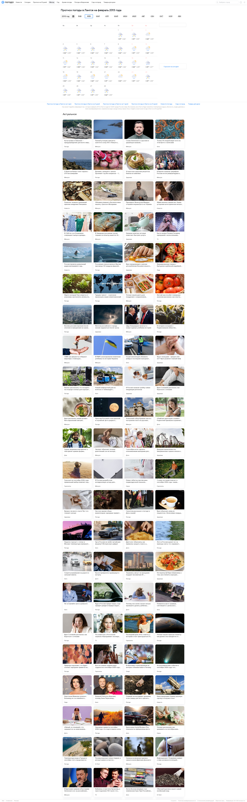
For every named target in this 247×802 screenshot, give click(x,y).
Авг (143, 16)
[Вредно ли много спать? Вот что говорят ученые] (77, 504)
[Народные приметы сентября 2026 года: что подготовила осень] (108, 720)
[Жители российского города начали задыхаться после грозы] (108, 319)
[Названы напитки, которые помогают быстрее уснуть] (138, 226)
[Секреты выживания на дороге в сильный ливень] (77, 566)
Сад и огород (180, 104)
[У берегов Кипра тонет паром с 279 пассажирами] (77, 165)
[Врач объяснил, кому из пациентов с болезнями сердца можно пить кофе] (169, 504)
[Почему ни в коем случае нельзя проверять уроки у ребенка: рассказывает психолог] (138, 597)
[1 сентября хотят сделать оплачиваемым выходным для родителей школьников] (138, 442)
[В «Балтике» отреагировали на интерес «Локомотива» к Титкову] (138, 658)
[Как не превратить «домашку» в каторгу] (108, 566)
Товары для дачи (194, 104)
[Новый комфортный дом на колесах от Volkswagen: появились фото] (108, 381)
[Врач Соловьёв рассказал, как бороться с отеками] (169, 381)
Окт (161, 16)
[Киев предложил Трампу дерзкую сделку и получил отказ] (169, 689)
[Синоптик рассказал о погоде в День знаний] (138, 504)
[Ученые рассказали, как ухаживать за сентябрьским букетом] (169, 720)
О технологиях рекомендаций (206, 800)
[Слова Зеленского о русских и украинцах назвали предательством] (138, 134)
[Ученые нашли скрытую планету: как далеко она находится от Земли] (169, 628)
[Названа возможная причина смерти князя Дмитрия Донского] (138, 751)
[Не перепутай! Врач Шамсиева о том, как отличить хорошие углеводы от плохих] (169, 566)
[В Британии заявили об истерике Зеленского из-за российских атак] (77, 782)
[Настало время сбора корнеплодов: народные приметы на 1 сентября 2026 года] (108, 504)
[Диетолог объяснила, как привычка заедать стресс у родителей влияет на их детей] (138, 535)
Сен (152, 16)
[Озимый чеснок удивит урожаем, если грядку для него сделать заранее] (138, 689)
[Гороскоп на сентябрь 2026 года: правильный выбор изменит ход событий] (77, 473)
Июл (134, 16)
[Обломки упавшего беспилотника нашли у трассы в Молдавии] (108, 195)
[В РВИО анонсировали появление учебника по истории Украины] (108, 350)
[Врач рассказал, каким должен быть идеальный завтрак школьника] (77, 411)
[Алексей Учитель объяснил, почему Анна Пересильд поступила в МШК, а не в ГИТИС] (108, 689)
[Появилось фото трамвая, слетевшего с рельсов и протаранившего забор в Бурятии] (169, 597)
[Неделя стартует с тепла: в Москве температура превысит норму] (77, 535)
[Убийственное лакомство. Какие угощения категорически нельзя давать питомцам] (169, 195)
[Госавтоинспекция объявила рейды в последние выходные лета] (138, 350)
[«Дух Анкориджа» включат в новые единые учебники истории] (138, 319)
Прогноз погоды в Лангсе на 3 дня (59, 104)
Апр (107, 16)
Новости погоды (166, 104)
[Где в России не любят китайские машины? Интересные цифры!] (108, 535)
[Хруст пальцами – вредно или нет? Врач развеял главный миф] (169, 350)
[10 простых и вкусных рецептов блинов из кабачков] (138, 165)
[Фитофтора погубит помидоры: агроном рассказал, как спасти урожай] (169, 288)
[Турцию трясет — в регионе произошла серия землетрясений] (108, 288)
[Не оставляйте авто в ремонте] (77, 597)
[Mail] (3, 2)
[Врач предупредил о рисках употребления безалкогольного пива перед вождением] (138, 257)
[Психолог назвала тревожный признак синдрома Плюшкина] (77, 195)
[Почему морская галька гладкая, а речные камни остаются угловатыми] (108, 751)
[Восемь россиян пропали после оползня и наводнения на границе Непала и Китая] (77, 319)
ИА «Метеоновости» (239, 800)
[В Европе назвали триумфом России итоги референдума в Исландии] (169, 165)
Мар (98, 16)
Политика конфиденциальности (187, 800)
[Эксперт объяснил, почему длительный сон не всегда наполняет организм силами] (108, 442)
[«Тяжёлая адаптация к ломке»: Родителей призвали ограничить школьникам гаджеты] (169, 411)
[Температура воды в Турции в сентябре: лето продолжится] (77, 751)
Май (116, 16)
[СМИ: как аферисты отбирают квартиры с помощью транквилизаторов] (77, 350)
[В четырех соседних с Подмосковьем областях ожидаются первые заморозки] (169, 319)
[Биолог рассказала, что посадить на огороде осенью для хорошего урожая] (77, 381)
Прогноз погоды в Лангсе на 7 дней (115, 104)
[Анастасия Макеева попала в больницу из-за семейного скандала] (77, 689)
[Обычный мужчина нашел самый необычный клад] (169, 782)
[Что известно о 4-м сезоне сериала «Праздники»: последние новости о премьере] (108, 628)
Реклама (16, 800)
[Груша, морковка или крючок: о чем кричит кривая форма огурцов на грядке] (77, 442)
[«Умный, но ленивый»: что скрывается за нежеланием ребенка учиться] (77, 720)
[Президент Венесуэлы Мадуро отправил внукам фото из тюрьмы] (138, 195)
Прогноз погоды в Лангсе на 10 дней (144, 104)
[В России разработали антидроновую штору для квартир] (108, 473)
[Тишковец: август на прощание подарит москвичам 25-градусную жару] (138, 566)
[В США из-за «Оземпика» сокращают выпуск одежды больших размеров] (77, 226)
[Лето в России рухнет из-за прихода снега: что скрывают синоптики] (169, 535)
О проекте (173, 800)
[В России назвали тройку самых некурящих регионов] (138, 381)
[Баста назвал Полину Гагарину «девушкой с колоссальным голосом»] (169, 226)
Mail (3, 800)
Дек (179, 16)
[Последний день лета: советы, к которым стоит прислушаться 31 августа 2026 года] (138, 628)
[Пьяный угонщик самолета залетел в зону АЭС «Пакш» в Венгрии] (108, 134)
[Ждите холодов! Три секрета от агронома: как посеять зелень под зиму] (77, 288)
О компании (9, 800)
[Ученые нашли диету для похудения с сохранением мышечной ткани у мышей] (138, 288)
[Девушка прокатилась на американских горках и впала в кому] (169, 442)
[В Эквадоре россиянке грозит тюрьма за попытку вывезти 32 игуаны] (108, 226)
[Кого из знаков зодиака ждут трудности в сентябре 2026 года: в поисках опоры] (108, 658)
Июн (125, 16)
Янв (79, 16)
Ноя (170, 16)
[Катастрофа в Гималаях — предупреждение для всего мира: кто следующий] (77, 134)
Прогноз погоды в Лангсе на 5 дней (87, 104)
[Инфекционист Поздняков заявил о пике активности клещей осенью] (169, 751)
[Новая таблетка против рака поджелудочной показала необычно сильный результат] (138, 473)
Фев (89, 16)
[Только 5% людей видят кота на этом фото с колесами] (169, 134)
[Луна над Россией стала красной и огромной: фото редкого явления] (108, 411)
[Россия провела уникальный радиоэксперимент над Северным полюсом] (77, 257)
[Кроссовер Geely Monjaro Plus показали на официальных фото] (138, 720)
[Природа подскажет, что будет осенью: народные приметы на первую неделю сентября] (77, 658)
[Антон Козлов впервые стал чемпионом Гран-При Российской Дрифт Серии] (138, 782)
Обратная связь (220, 800)
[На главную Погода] (9, 2)
